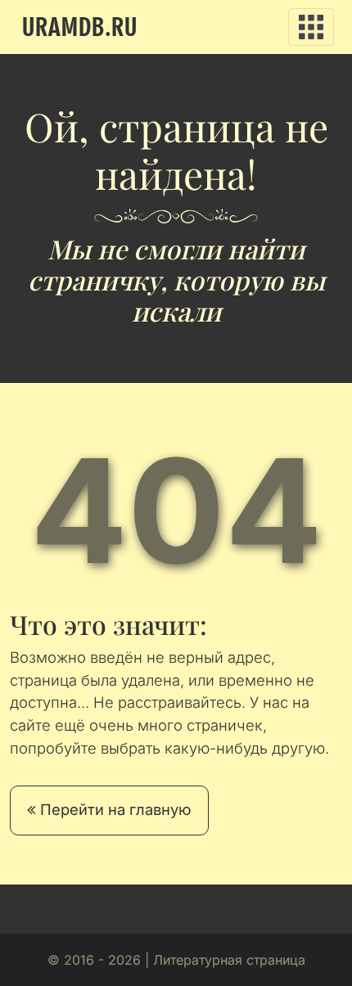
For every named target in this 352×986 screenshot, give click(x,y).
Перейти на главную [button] (114, 809)
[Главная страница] (79, 27)
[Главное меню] (311, 27)
